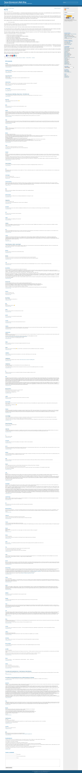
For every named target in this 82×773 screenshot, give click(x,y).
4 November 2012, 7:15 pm (8, 405)
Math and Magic (66, 53)
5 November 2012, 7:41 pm (8, 607)
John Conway (66, 50)
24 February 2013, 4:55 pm (8, 697)
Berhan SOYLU (8, 388)
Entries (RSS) (34, 771)
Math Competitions (67, 54)
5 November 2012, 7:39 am (8, 557)
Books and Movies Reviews (68, 48)
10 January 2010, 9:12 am (8, 148)
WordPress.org (66, 77)
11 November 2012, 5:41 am (8, 628)
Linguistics (66, 51)
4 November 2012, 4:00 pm (8, 338)
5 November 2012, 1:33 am (8, 505)
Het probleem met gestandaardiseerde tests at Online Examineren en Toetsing (19, 677)
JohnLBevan (7, 358)
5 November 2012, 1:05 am (8, 499)
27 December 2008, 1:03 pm (8, 72)
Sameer (65, 44)
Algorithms (66, 47)
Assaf (6, 63)
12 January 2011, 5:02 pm (8, 165)
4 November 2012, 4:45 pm (8, 367)
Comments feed (66, 76)
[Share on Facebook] (7, 55)
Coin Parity (66, 38)
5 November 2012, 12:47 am (8, 493)
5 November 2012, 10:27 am (8, 564)
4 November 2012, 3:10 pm (8, 294)
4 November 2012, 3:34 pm (8, 322)
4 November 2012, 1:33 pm (8, 214)
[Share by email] (16, 55)
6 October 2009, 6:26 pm (8, 101)
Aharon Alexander (8, 423)
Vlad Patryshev (8, 718)
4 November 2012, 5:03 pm (8, 373)
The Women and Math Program (9, 8)
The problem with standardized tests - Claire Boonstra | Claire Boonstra (18, 671)
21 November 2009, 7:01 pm (8, 107)
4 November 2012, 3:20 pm (8, 311)
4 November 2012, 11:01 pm (8, 455)
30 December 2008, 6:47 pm (8, 85)
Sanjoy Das (7, 200)
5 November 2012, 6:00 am (8, 543)
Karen (6, 464)
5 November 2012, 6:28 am (8, 551)
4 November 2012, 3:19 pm (8, 306)
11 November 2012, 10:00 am (8, 634)
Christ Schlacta (8, 163)
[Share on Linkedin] (14, 55)
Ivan (65, 42)
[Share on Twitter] (8, 55)
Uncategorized (66, 62)
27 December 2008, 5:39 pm (8, 78)
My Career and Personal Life (11, 57)
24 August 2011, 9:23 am (8, 171)
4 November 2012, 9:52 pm (8, 437)
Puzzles (17, 57)
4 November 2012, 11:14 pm (8, 469)
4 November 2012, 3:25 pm (8, 317)
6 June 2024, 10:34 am (7, 749)
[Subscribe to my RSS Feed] (65, 9)
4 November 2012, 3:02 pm (8, 264)
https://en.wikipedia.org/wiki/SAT (36, 571)
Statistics (23, 57)
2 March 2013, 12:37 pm (8, 704)
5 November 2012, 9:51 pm (8, 615)
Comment (27, 57)
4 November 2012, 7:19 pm (8, 412)
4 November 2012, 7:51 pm (8, 425)
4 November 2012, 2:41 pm (8, 252)
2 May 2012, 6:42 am (7, 178)
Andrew (6, 223)
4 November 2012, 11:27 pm (8, 480)
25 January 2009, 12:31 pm (8, 90)
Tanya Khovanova (8, 75)
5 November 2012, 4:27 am (8, 531)
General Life (66, 49)
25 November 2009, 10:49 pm (8, 116)
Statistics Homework (57, 8)
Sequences (20, 57)
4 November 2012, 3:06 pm (8, 278)
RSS (30, 57)
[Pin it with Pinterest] (12, 55)
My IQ (6, 9)
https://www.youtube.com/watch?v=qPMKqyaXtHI (27, 359)
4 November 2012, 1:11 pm (8, 191)
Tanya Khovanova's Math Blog (15, 2)
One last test (7, 281)
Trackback (33, 57)
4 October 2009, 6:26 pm (8, 96)
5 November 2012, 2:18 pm (8, 600)
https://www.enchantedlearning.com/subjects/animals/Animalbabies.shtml (16, 336)
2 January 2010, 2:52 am (8, 129)
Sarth (6, 347)
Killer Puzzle (66, 35)
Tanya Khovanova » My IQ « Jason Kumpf (12, 244)
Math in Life (66, 56)
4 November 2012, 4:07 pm (8, 349)
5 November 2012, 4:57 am (8, 538)
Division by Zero (66, 70)
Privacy (65, 58)
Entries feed (66, 75)
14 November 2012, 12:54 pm (8, 660)
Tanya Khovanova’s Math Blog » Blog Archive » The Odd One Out (17, 94)
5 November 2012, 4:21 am (8, 524)
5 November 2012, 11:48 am (8, 589)
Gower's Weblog (66, 71)
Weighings (66, 63)
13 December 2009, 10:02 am (8, 123)
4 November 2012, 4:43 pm (8, 360)
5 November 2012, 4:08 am (8, 518)
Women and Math (67, 64)
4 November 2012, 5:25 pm (8, 385)
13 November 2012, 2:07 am (8, 645)
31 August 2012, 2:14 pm (8, 185)
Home (5, 5)
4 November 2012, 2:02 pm (8, 232)
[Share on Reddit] (10, 55)
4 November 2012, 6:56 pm (8, 398)
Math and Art (66, 52)
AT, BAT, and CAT (67, 36)
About (8, 5)
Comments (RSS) (40, 771)
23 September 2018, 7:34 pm (8, 728)
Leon (6, 554)
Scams (65, 60)
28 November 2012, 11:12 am (8, 679)
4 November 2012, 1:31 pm (8, 203)
